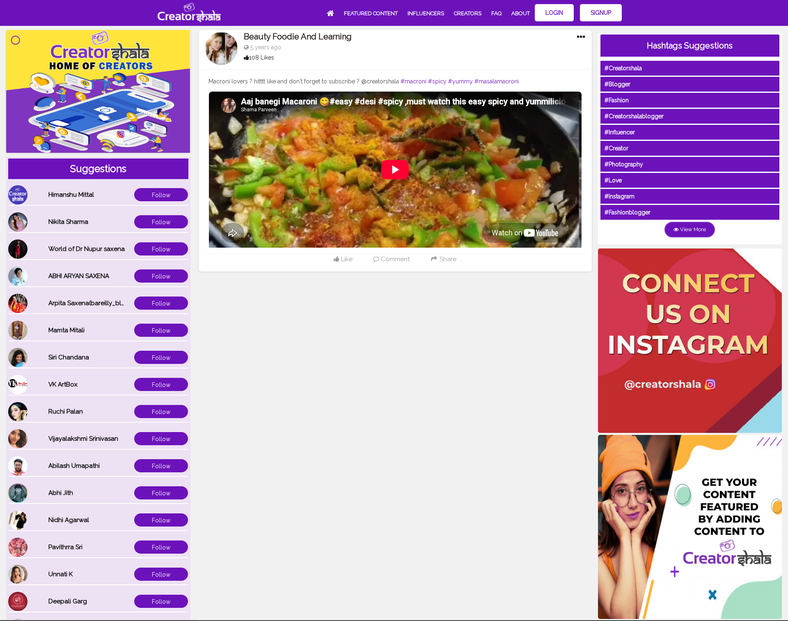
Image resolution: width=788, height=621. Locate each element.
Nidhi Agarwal (68, 520)
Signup (601, 12)
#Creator (616, 148)
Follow (161, 195)
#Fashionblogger (628, 212)
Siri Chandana (68, 357)
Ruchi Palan (65, 411)
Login (554, 12)
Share (447, 259)
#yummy (460, 81)
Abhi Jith (60, 493)
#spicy (437, 81)
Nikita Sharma (68, 221)
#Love (613, 180)
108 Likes (261, 57)
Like (346, 259)
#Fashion (617, 100)
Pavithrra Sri (65, 547)
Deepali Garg (67, 601)
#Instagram (620, 196)
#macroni (413, 81)
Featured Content (371, 13)
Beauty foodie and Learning (298, 36)
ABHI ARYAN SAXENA (78, 276)
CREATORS (467, 13)
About (520, 13)
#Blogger (617, 84)
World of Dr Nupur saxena (86, 249)
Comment (394, 259)
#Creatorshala (623, 68)
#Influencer (620, 132)
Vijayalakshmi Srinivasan (83, 438)
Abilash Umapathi (74, 465)
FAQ (496, 13)
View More (692, 229)
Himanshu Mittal (71, 194)
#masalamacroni (496, 81)
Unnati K (60, 574)
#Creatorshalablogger (634, 116)
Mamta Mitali (66, 330)
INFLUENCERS (426, 13)
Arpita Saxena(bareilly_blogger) (94, 303)
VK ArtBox (63, 384)
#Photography (624, 164)
